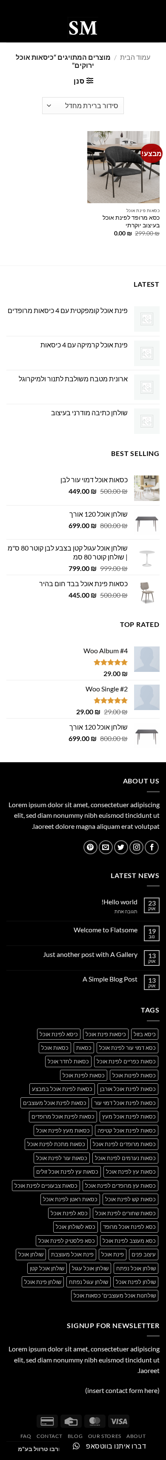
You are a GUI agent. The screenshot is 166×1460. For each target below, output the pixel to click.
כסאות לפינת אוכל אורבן (128, 1088)
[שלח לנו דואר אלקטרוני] (106, 847)
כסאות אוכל (55, 1047)
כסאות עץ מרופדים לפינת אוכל (120, 1185)
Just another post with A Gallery (90, 954)
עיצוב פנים (144, 1254)
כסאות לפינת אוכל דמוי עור (125, 1102)
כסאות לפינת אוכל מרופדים (62, 1116)
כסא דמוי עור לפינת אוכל (127, 1047)
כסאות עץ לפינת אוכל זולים (67, 1171)
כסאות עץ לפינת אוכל (131, 1171)
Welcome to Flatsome (105, 930)
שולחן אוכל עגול (90, 1268)
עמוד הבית (135, 57)
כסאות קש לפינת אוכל (130, 1199)
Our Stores (104, 1436)
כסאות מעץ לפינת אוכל (63, 1130)
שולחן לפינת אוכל (136, 1281)
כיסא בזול (145, 1034)
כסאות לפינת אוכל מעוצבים (54, 1102)
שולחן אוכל (30, 1254)
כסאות (84, 1047)
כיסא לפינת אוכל (59, 1034)
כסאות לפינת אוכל (84, 1075)
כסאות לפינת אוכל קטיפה (126, 1130)
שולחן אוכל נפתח (136, 1268)
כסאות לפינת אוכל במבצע (62, 1088)
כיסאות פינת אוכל (106, 1034)
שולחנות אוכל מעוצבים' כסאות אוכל (115, 1295)
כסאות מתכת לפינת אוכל (56, 1144)
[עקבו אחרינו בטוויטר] (121, 847)
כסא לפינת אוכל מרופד (129, 1226)
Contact (49, 1436)
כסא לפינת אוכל (69, 1213)
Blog (75, 1436)
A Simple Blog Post (110, 979)
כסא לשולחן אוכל (75, 1226)
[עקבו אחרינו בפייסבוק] (152, 847)
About (136, 1436)
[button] (154, 27)
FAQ (25, 1436)
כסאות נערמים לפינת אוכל (125, 1158)
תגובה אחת (119, 911)
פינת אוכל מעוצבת (72, 1254)
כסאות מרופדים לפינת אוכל (124, 1144)
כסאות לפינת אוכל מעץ (129, 1116)
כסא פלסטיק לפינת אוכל (66, 1240)
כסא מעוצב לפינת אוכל (129, 1240)
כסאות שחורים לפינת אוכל (125, 1213)
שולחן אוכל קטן (47, 1268)
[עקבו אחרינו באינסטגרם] (136, 847)
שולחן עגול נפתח (88, 1281)
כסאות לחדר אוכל (68, 1061)
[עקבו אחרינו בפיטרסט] (90, 847)
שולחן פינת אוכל (42, 1281)
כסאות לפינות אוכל (134, 1075)
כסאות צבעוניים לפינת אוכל (45, 1185)
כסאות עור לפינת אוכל (61, 1158)
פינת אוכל (112, 1254)
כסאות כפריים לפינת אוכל (126, 1061)
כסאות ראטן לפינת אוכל (70, 1199)
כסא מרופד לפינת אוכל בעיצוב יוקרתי (131, 221)
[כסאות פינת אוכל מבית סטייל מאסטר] (83, 28)
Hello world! (119, 902)
